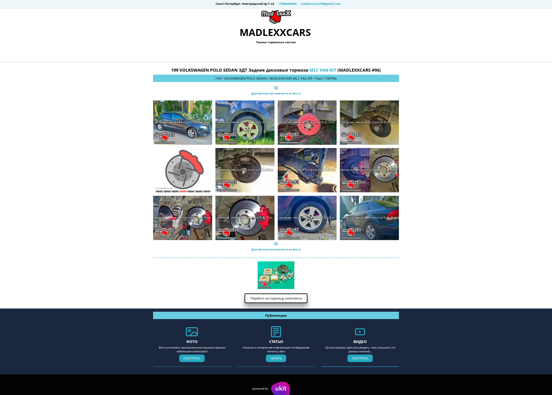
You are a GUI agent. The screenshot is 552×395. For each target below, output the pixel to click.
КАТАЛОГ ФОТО (260, 53)
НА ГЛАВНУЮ (222, 53)
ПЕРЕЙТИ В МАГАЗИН (304, 53)
